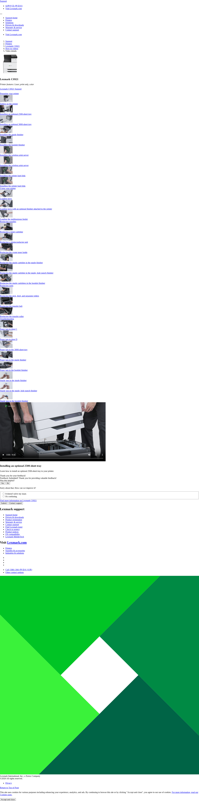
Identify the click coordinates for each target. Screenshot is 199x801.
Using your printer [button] (8, 188)
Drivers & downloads (14, 517)
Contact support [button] (12, 30)
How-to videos (11, 48)
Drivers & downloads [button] (14, 25)
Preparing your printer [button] (9, 93)
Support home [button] (11, 18)
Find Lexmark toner (13, 527)
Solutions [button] (9, 22)
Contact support (15, 503)
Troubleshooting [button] (7, 319)
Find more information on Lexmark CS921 (18, 500)
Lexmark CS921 (12, 46)
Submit (4, 503)
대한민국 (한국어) (13, 6)
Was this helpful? (7, 480)
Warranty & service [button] (13, 27)
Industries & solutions (14, 553)
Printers (8, 44)
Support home (11, 515)
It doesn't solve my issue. (16, 494)
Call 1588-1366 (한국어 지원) (18, 570)
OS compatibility (12, 534)
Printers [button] (8, 20)
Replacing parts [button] (6, 285)
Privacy (8, 783)
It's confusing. (11, 496)
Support (8, 41)
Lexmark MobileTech (14, 537)
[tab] (99, 93)
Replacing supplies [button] (8, 221)
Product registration (13, 520)
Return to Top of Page (9, 788)
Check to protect (12, 529)
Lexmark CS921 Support (11, 89)
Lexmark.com (17, 542)
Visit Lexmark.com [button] (13, 8)
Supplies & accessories (15, 550)
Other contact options (14, 572)
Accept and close (8, 800)
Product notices (12, 532)
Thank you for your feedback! (13, 476)
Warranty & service (13, 522)
